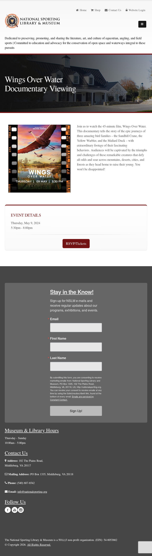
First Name (58, 338)
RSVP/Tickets (76, 243)
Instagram (21, 510)
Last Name (58, 357)
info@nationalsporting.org (32, 491)
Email (54, 319)
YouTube (15, 510)
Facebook (8, 510)
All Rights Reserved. (39, 544)
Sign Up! (76, 411)
